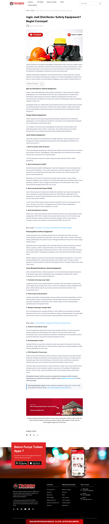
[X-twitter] (33, 509)
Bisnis (33, 10)
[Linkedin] (21, 509)
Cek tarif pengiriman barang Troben (58, 387)
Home (28, 10)
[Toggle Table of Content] (41, 84)
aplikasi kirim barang (68, 378)
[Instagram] (17, 509)
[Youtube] (25, 509)
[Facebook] (29, 509)
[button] (27, 435)
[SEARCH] (100, 3)
